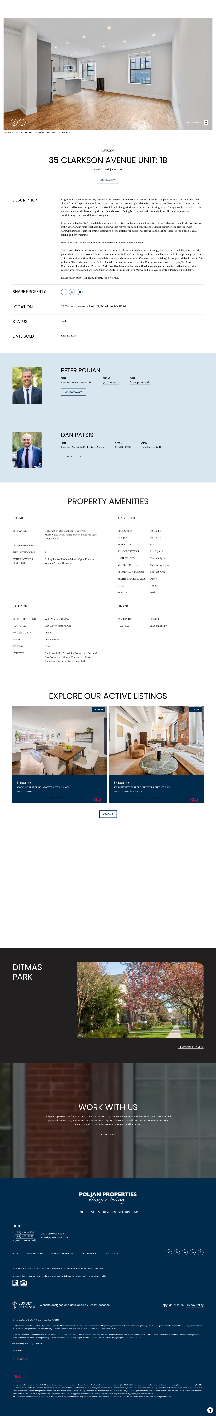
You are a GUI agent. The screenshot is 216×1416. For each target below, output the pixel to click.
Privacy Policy (195, 1305)
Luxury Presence (99, 1305)
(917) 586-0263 (122, 446)
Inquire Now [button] (108, 179)
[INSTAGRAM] (177, 1252)
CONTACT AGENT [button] (74, 392)
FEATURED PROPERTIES (62, 1253)
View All (108, 814)
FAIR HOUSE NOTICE (23, 1268)
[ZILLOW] (201, 1252)
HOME (15, 1253)
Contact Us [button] (108, 1134)
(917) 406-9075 (111, 382)
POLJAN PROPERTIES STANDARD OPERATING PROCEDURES (70, 1268)
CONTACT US (111, 1253)
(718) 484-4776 (24, 1232)
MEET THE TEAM (35, 1253)
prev (14, 122)
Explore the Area (192, 1047)
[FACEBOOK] (169, 1252)
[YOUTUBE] (193, 1252)
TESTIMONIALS (89, 1253)
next (22, 122)
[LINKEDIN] (185, 1252)
